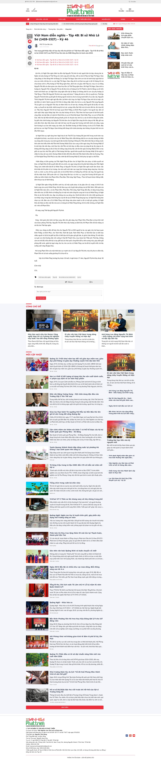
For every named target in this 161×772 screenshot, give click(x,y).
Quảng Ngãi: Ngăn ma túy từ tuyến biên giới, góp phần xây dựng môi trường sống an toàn (75, 516)
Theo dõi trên (92, 45)
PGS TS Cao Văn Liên (46, 44)
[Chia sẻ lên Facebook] (30, 47)
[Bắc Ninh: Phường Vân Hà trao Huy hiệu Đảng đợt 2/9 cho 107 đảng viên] (37, 624)
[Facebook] (127, 735)
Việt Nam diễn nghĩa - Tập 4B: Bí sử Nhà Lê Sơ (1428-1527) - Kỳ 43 (57, 60)
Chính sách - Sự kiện (54, 561)
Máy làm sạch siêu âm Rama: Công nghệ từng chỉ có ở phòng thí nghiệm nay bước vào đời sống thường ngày (43, 336)
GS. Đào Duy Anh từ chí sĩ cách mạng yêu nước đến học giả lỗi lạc (106, 24)
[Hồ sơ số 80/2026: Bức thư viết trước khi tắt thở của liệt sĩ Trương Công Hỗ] (37, 695)
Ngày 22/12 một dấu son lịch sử (120, 406)
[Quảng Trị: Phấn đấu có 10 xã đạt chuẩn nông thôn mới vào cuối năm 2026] (37, 659)
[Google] (130, 735)
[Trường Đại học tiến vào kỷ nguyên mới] (121, 429)
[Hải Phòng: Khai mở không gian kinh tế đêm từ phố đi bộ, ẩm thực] (37, 642)
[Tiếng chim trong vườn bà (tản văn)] (37, 488)
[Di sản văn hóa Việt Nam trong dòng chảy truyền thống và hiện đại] (80, 321)
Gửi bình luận (41, 298)
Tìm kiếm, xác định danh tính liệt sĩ (57, 702)
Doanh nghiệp (53, 545)
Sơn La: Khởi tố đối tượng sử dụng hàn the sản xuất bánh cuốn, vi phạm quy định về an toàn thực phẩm (76, 377)
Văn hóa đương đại (54, 612)
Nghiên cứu (52, 493)
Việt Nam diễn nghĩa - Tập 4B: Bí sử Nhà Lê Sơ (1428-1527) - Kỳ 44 (57, 62)
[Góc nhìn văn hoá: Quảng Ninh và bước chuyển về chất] (37, 556)
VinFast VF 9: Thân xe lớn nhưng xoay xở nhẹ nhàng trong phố (76, 499)
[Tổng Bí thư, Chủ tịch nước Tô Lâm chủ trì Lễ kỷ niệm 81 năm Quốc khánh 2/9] (37, 590)
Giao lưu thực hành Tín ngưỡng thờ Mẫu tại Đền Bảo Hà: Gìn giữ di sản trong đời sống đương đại (75, 413)
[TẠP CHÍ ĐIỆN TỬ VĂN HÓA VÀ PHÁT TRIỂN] (80, 10)
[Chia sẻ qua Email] (30, 52)
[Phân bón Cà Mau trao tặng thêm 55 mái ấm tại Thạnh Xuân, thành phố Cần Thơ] (37, 538)
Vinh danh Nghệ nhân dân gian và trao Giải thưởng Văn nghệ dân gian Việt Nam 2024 (121, 457)
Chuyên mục (130, 11)
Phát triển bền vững (54, 509)
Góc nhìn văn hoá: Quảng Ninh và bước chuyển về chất (73, 551)
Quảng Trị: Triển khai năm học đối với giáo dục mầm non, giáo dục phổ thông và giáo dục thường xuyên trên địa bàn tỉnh (76, 360)
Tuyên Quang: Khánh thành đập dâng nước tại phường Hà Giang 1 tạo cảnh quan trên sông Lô (74, 448)
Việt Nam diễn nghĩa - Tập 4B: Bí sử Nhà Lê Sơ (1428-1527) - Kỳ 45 (57, 64)
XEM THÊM (64, 707)
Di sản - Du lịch (53, 684)
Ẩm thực (52, 649)
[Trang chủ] (28, 19)
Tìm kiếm (121, 11)
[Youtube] (134, 735)
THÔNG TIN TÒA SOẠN (73, 757)
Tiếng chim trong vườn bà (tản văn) (65, 483)
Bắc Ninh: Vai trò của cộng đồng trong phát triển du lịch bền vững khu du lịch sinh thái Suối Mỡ (121, 413)
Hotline (34, 11)
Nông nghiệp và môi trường (56, 579)
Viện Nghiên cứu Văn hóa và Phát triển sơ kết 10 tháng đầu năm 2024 (121, 464)
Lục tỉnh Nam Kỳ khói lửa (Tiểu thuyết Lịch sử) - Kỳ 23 (120, 479)
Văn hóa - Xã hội (53, 371)
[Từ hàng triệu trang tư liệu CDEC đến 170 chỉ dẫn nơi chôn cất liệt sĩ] (37, 470)
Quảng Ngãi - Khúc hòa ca (61, 602)
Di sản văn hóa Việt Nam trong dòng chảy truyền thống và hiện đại (80, 335)
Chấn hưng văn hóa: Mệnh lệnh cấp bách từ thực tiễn (122, 472)
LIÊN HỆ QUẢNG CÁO (88, 757)
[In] (30, 58)
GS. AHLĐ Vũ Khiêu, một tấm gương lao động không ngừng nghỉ (67, 24)
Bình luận (29, 36)
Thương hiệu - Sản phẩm (33, 329)
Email (28, 11)
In (92, 282)
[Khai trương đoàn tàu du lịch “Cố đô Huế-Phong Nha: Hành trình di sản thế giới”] (37, 677)
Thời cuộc (52, 459)
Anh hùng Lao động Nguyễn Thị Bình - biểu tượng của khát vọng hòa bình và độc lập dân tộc (117, 336)
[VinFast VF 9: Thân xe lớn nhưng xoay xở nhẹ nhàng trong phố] (37, 504)
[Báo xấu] (30, 63)
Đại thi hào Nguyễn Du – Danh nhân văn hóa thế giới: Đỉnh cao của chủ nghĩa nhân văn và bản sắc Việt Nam (120, 399)
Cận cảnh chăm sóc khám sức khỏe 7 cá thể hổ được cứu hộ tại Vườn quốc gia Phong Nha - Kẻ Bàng (76, 431)
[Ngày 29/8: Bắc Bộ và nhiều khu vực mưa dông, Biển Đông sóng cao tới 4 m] (37, 572)
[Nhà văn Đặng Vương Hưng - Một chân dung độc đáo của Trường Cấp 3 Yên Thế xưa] (37, 399)
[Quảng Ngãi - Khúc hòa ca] (37, 608)
